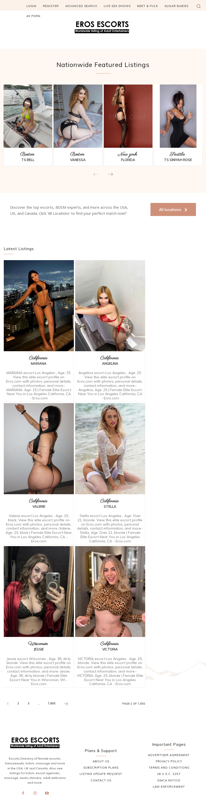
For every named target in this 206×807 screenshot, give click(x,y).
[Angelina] (110, 305)
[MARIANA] (39, 305)
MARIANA (38, 363)
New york (127, 155)
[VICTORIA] (110, 591)
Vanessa (78, 160)
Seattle (177, 155)
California (38, 358)
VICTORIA (110, 649)
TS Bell (27, 160)
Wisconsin (38, 644)
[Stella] (110, 448)
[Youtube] (47, 793)
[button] (198, 6)
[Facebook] (23, 793)
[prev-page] (96, 174)
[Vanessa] (78, 116)
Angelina (110, 363)
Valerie (38, 506)
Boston (27, 155)
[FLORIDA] (128, 116)
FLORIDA (128, 160)
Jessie (39, 649)
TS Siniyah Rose (178, 160)
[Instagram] (35, 793)
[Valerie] (39, 448)
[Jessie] (39, 591)
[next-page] (110, 174)
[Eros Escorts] (103, 28)
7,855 (52, 703)
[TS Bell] (28, 116)
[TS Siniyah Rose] (178, 116)
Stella (110, 506)
